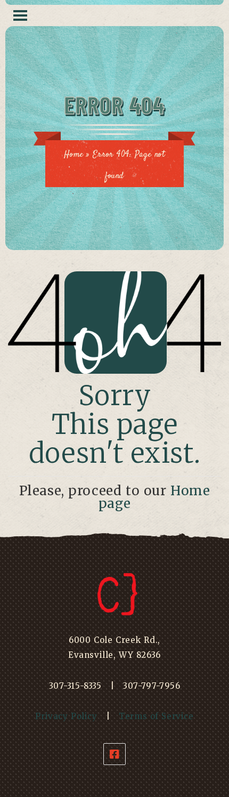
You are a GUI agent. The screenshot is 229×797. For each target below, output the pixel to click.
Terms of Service (156, 716)
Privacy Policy (66, 716)
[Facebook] (114, 754)
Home (73, 155)
